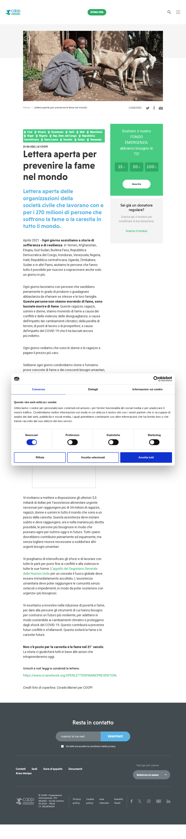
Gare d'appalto (52, 769)
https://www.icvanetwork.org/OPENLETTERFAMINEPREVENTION (69, 675)
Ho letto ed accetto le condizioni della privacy (90, 746)
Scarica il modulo (136, 231)
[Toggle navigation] (178, 12)
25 (121, 166)
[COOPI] (19, 12)
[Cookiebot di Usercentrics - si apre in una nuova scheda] (156, 379)
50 (136, 166)
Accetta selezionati (93, 457)
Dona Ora (96, 12)
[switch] (72, 442)
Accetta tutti (146, 457)
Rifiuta (40, 457)
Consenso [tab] (38, 389)
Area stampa (24, 773)
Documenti (75, 769)
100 (152, 166)
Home (26, 107)
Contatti (21, 769)
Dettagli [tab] (93, 389)
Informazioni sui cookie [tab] (147, 389)
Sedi (34, 769)
